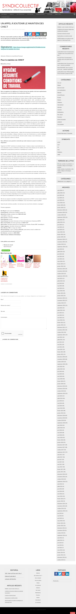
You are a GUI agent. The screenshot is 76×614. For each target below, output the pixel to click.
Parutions (58, 14)
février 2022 (60, 322)
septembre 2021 (61, 334)
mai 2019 (59, 403)
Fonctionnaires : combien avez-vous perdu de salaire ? (65, 53)
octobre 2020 (60, 361)
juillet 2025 (59, 222)
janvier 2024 (60, 266)
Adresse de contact (5, 305)
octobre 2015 (60, 508)
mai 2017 (59, 462)
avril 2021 (59, 347)
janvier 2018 (60, 442)
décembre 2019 (61, 386)
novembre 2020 (61, 359)
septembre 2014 (61, 535)
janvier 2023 (60, 295)
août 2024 (59, 249)
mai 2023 (59, 285)
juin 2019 (59, 400)
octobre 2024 (60, 244)
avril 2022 (59, 317)
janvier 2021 (60, 354)
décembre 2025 (61, 210)
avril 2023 (59, 288)
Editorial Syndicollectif (10, 576)
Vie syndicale (20, 14)
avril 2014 (59, 547)
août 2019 (59, 395)
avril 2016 (59, 493)
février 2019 (60, 410)
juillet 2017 (59, 457)
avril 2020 (59, 376)
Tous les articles (38, 580)
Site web (3, 311)
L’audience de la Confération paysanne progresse (4, 280)
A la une (59, 82)
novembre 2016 (61, 476)
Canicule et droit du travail (63, 33)
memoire (59, 109)
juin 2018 (59, 430)
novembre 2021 (61, 329)
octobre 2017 (60, 449)
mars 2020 (59, 378)
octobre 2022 (60, 303)
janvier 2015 (60, 525)
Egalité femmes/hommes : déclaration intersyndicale (12, 265)
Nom (2, 299)
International (5, 16)
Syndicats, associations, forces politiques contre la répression (36, 265)
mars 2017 (59, 466)
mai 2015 (59, 515)
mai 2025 (59, 227)
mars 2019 (59, 408)
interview (59, 107)
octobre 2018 (60, 420)
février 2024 (60, 263)
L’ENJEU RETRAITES (10, 579)
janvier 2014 (60, 555)
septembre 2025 (61, 217)
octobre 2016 (60, 479)
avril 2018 (59, 435)
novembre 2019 (61, 388)
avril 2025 (59, 229)
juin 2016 (59, 488)
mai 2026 (59, 197)
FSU (58, 149)
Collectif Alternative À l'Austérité (64, 133)
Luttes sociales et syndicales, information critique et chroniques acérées (65, 170)
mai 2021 (59, 344)
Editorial (4, 14)
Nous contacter (38, 578)
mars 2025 (59, 232)
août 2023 (59, 278)
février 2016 (60, 498)
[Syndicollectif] (38, 7)
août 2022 (59, 307)
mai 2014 (59, 545)
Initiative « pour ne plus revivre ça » (65, 27)
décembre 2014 (61, 528)
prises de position (61, 119)
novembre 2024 (61, 241)
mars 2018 (59, 437)
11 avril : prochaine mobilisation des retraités (20, 265)
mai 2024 (59, 256)
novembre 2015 (61, 506)
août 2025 (59, 219)
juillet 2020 (59, 369)
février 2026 (60, 205)
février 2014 (60, 552)
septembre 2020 (61, 364)
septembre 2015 (61, 510)
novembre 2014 (61, 530)
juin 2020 (59, 371)
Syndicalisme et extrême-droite (64, 36)
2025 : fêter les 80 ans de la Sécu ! (13, 573)
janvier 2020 (60, 383)
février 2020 (60, 381)
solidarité (59, 122)
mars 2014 (59, 550)
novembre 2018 (61, 418)
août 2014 (59, 537)
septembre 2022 (61, 305)
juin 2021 (59, 342)
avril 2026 (59, 200)
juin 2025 (59, 224)
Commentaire (4, 317)
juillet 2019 (59, 398)
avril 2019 (59, 405)
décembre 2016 (61, 474)
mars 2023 (59, 290)
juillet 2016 (59, 486)
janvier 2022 (60, 325)
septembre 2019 (61, 393)
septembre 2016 (61, 481)
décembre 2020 (61, 356)
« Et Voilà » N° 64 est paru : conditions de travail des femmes (28, 265)
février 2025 (60, 234)
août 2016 (59, 484)
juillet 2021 (59, 339)
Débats (12, 14)
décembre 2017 (61, 444)
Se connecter (38, 602)
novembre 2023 (61, 271)
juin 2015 (59, 513)
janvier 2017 (60, 471)
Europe (59, 97)
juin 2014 (59, 542)
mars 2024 (59, 261)
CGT (58, 144)
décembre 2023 (61, 268)
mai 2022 (59, 315)
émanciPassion (61, 95)
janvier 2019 (60, 413)
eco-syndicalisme (61, 90)
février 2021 (60, 351)
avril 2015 (59, 518)
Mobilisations (40, 14)
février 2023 (60, 293)
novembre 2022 (61, 300)
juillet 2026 (59, 192)
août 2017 (59, 454)
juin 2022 (59, 312)
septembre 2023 (61, 276)
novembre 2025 (61, 212)
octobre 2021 (60, 332)
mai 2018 (59, 432)
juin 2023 (59, 283)
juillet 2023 (59, 280)
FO (58, 147)
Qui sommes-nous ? (38, 575)
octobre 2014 (60, 532)
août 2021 (59, 337)
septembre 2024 (61, 246)
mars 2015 (59, 520)
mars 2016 (59, 496)
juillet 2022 (59, 310)
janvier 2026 (60, 207)
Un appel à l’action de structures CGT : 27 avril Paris (4, 265)
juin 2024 (59, 254)
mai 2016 (59, 491)
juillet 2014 (59, 540)
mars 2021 (59, 349)
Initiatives (30, 14)
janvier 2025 (60, 236)
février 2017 (60, 469)
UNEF (58, 154)
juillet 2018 (59, 427)
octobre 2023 (60, 273)
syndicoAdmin (22, 29)
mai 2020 (59, 373)
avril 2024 (59, 258)
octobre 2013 (60, 559)
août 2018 (59, 425)
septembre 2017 (61, 452)
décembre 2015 (61, 503)
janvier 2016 (60, 501)
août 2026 (59, 190)
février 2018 (60, 440)
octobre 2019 (60, 391)
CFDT (58, 142)
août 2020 (59, 366)
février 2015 (60, 523)
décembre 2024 (61, 239)
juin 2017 (59, 459)
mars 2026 (59, 202)
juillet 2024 (59, 251)
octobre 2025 (60, 214)
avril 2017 (59, 464)
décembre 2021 (61, 327)
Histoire (50, 14)
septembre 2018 (61, 422)
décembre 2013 (61, 557)
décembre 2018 (61, 415)
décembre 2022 (61, 298)
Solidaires (59, 152)
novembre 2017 (61, 447)
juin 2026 (59, 195)
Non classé (60, 114)
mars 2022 (59, 320)
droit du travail (60, 87)
